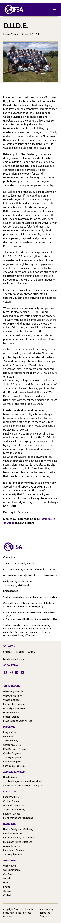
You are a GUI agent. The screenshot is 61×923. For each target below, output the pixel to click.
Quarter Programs (12, 753)
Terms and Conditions (45, 915)
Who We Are (9, 865)
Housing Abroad (11, 712)
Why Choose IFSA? (12, 695)
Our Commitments (12, 870)
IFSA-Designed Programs (15, 749)
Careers (7, 891)
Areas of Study (10, 740)
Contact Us (8, 895)
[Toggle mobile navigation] (54, 9)
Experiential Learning (14, 704)
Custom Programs (12, 801)
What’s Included (11, 700)
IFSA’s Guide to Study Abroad (17, 721)
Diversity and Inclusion (14, 708)
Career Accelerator (12, 745)
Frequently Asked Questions (17, 842)
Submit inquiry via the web (16, 585)
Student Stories (20, 34)
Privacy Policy (46, 909)
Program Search (11, 732)
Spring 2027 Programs (14, 766)
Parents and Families (13, 850)
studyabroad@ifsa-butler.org (17, 581)
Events (6, 886)
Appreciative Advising (14, 809)
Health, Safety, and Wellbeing (18, 829)
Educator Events (11, 813)
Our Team (8, 874)
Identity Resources (12, 833)
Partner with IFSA (11, 797)
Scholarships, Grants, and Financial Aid (22, 781)
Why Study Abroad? (13, 691)
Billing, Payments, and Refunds (18, 837)
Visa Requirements (12, 854)
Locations (8, 736)
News (6, 882)
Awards (7, 878)
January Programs (12, 757)
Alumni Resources (12, 846)
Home (6, 34)
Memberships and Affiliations (18, 818)
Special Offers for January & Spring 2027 (24, 785)
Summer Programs (12, 761)
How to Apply (10, 777)
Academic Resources (13, 805)
